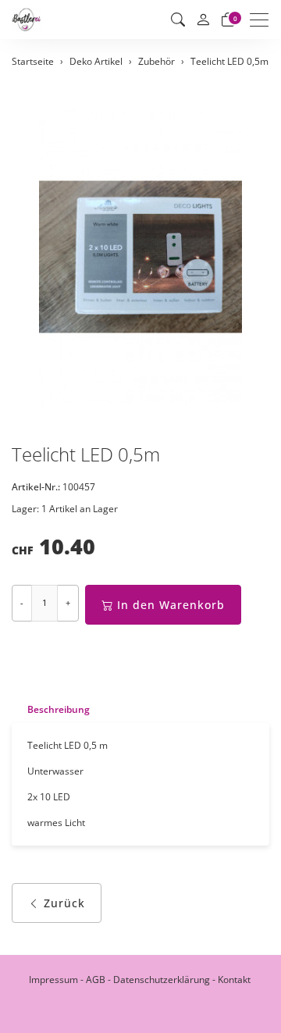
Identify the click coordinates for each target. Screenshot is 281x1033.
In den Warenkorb (171, 604)
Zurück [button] (64, 903)
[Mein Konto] (203, 19)
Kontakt (234, 979)
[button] (178, 19)
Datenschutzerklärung (161, 979)
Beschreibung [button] (58, 709)
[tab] (51, 709)
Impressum (53, 979)
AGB (95, 979)
